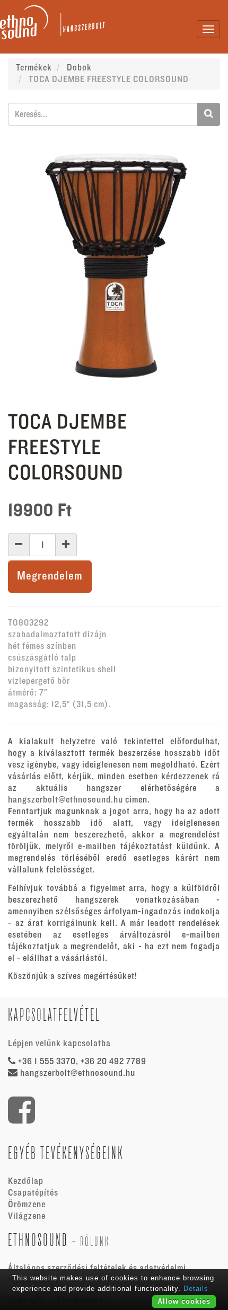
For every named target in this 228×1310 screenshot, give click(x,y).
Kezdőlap (25, 1181)
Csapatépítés (33, 1193)
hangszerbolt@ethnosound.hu (65, 800)
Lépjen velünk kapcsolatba (59, 1043)
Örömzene (27, 1204)
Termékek (34, 68)
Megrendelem (50, 576)
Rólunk (95, 1241)
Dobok (79, 68)
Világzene (27, 1216)
